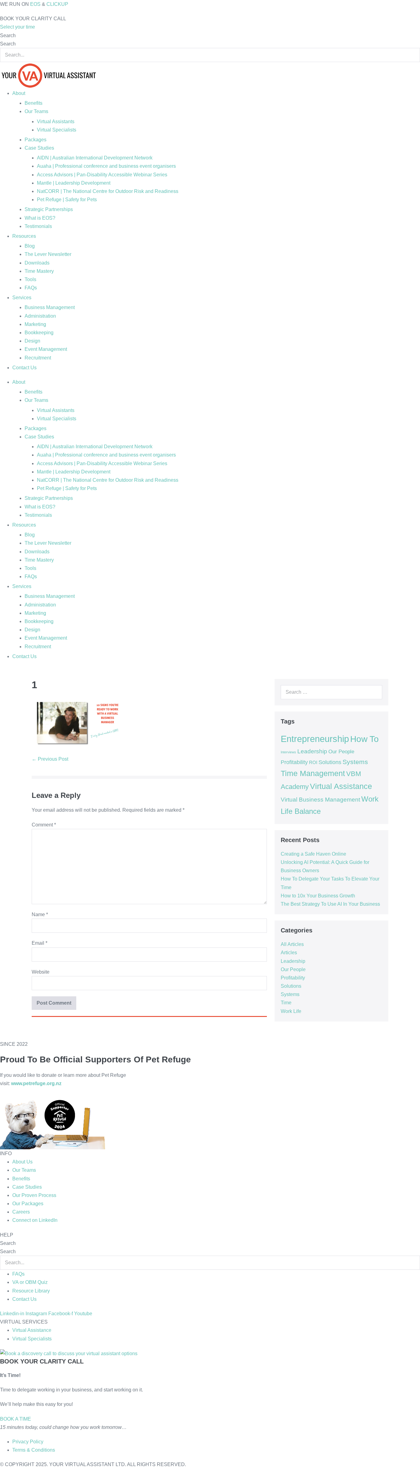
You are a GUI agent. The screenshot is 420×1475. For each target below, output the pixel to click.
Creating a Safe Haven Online (313, 854)
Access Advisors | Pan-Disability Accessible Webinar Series (102, 174)
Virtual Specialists (56, 129)
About (18, 93)
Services (21, 297)
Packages (35, 139)
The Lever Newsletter (48, 254)
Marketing (35, 324)
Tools (30, 279)
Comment (44, 824)
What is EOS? (40, 218)
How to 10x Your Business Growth (318, 895)
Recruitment (38, 357)
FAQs (31, 287)
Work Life (291, 1011)
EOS (35, 4)
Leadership (312, 751)
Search (8, 35)
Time (286, 1002)
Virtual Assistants (55, 121)
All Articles (292, 944)
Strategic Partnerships (49, 209)
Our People (341, 751)
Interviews (288, 752)
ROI (313, 762)
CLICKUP (57, 4)
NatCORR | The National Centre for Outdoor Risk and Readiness (107, 191)
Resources (24, 236)
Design (32, 340)
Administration (40, 316)
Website (41, 972)
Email (39, 943)
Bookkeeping (39, 332)
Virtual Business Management (320, 799)
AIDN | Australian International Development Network (95, 157)
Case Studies (39, 148)
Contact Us (24, 367)
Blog (30, 246)
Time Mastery (39, 271)
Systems (355, 761)
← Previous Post (50, 759)
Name (40, 914)
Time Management (313, 773)
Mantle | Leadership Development (73, 183)
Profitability (294, 762)
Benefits (33, 103)
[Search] (374, 692)
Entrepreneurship (315, 739)
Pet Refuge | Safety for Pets (67, 199)
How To (364, 739)
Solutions (330, 762)
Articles (289, 952)
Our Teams (36, 111)
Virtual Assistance (341, 786)
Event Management (46, 349)
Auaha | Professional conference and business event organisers (106, 166)
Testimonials (38, 226)
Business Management (50, 307)
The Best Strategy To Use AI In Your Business (330, 904)
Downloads (37, 262)
